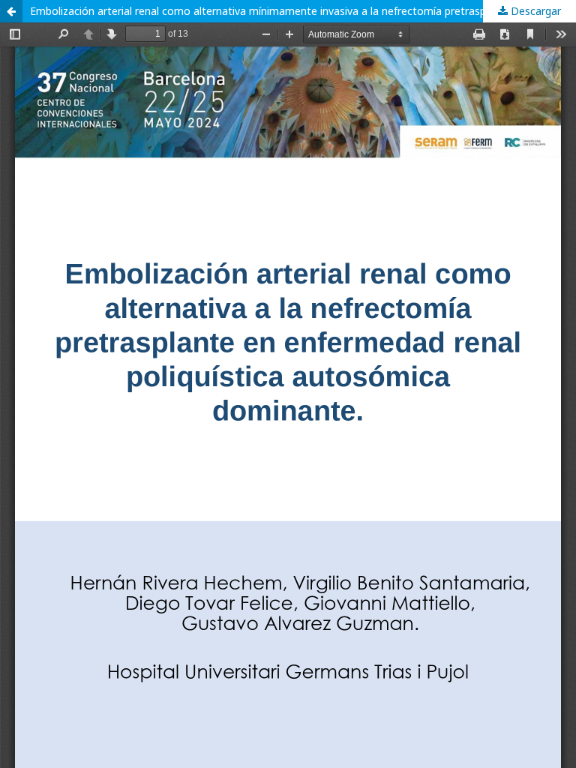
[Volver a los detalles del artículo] (11, 11)
